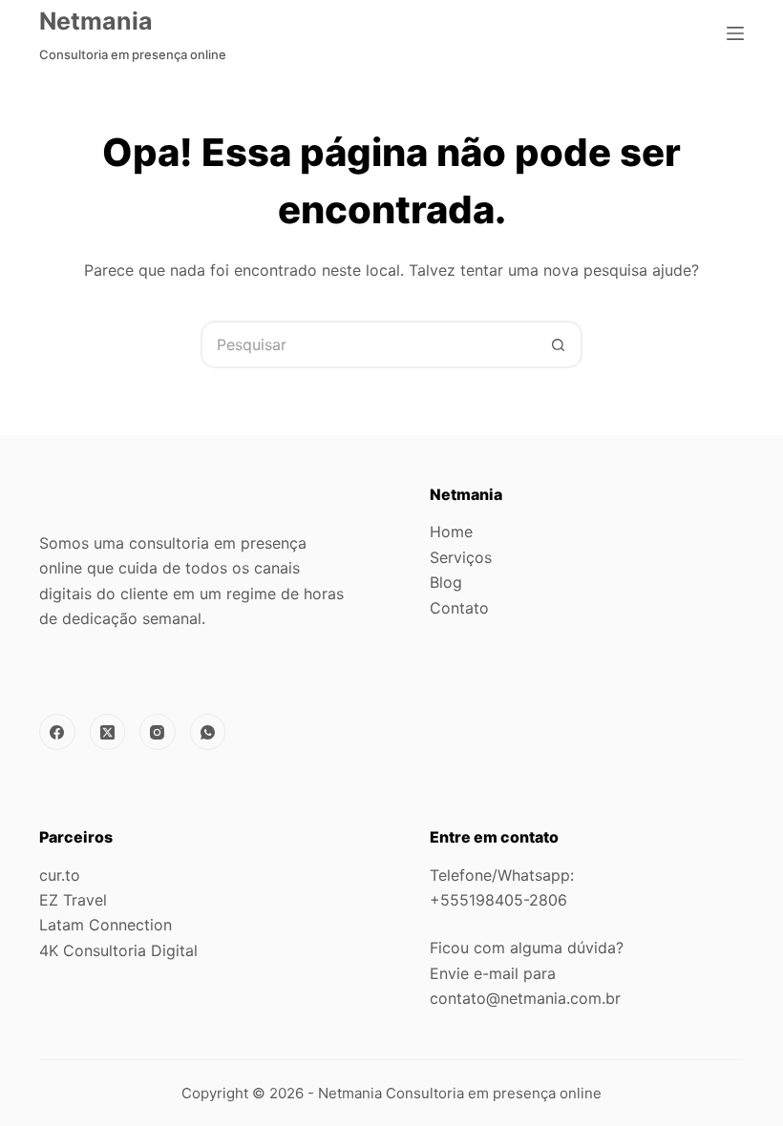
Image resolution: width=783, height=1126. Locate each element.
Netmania (96, 21)
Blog (446, 582)
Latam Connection (105, 924)
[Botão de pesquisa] (558, 344)
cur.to (59, 875)
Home (451, 531)
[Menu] (735, 33)
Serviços (461, 557)
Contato (459, 607)
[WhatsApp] (208, 732)
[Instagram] (157, 732)
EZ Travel (73, 899)
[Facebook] (57, 732)
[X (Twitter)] (108, 732)
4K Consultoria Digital (118, 950)
